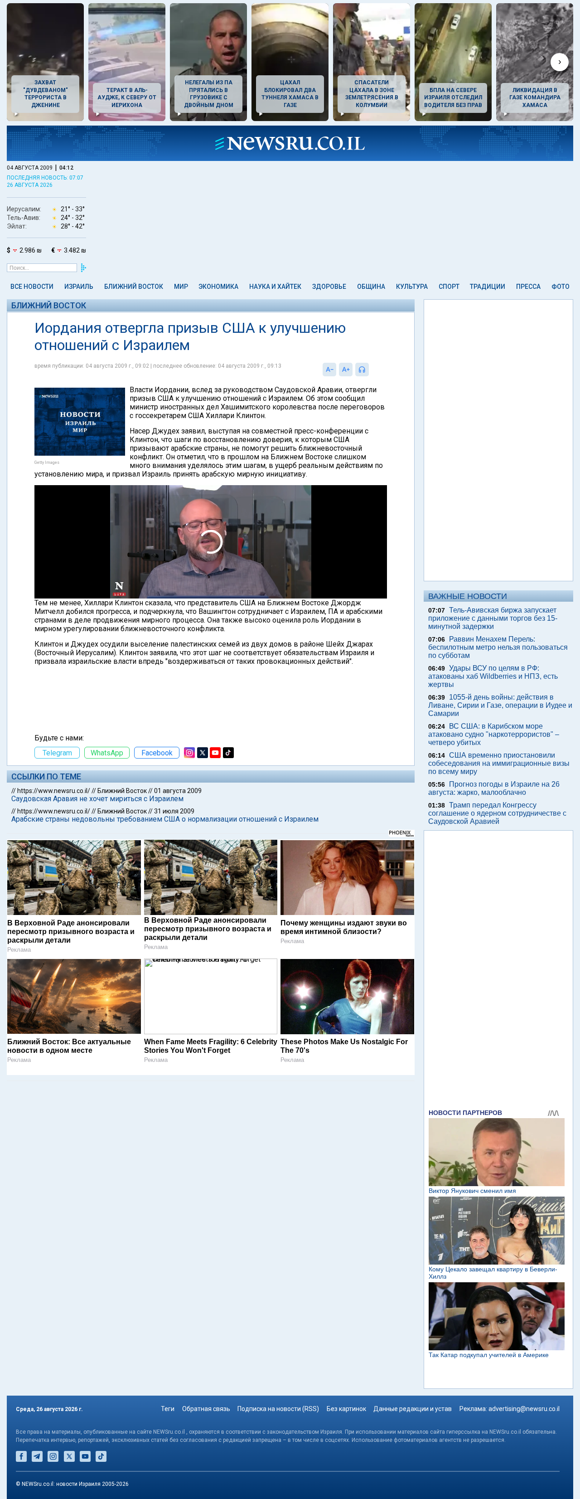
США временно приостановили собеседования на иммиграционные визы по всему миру (499, 763)
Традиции (487, 286)
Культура (412, 286)
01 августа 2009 (178, 790)
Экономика (218, 286)
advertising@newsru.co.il (524, 1408)
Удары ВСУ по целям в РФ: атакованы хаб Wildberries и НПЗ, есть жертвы (493, 676)
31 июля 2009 (174, 811)
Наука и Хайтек (275, 286)
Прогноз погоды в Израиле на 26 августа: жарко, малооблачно (494, 788)
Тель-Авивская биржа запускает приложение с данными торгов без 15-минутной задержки (492, 618)
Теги (167, 1408)
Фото (560, 286)
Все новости (31, 286)
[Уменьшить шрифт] (329, 369)
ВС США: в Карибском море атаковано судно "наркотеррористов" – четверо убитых (493, 734)
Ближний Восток (133, 286)
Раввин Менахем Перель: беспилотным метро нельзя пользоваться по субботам (498, 647)
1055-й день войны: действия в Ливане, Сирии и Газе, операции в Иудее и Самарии (500, 705)
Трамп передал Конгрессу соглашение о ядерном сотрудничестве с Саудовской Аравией (497, 813)
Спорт (449, 286)
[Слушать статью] (371, 369)
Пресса (528, 286)
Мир (181, 286)
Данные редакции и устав (412, 1408)
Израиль (78, 286)
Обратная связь (206, 1408)
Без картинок (346, 1408)
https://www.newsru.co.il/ (53, 790)
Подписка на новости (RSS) (278, 1408)
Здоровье (329, 286)
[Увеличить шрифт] (346, 369)
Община (371, 286)
